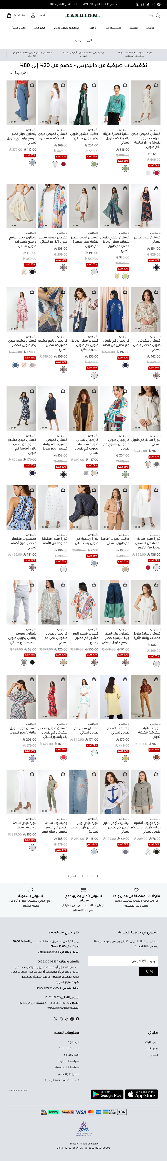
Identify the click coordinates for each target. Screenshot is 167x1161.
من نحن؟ (73, 1042)
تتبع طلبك (151, 1042)
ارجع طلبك (151, 1048)
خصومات (40, 28)
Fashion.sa (14, 1091)
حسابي (154, 1055)
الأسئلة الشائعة (69, 1048)
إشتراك (149, 971)
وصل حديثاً (19, 28)
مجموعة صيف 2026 (66, 28)
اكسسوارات (113, 28)
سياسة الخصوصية (67, 1067)
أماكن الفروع (71, 1055)
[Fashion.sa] (84, 15)
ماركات (150, 28)
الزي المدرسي (83, 40)
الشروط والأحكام (68, 1074)
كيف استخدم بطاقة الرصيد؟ (62, 1080)
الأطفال (92, 28)
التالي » (71, 876)
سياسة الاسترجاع (68, 1061)
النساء (133, 28)
